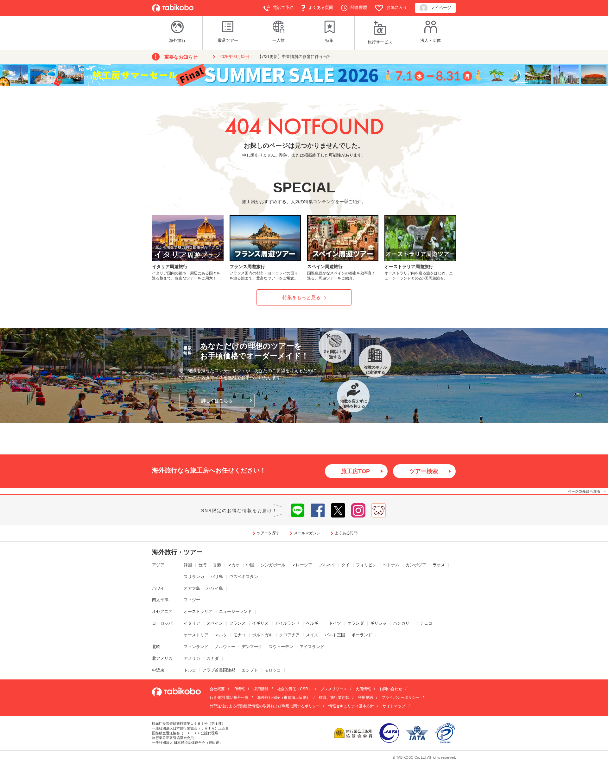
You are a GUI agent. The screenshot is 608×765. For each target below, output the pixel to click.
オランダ (355, 623)
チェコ (426, 623)
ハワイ (158, 588)
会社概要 (217, 689)
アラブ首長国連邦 (218, 670)
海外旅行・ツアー (177, 552)
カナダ (212, 658)
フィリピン (366, 564)
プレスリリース (333, 689)
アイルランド (287, 623)
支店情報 (363, 689)
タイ (345, 564)
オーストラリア (198, 611)
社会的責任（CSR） (294, 689)
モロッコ (272, 670)
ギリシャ (378, 623)
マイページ (441, 7)
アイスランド (312, 646)
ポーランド (362, 635)
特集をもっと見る (301, 297)
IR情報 (239, 689)
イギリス (260, 623)
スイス (312, 635)
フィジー (192, 599)
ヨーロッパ (162, 623)
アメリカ (192, 658)
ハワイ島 (214, 588)
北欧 (156, 646)
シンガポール (273, 564)
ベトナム (391, 564)
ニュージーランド (235, 611)
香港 (217, 564)
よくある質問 (320, 7)
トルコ (190, 670)
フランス (237, 623)
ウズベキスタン (243, 576)
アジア (158, 564)
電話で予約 (283, 7)
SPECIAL (304, 187)
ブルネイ (327, 564)
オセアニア (162, 611)
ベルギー (314, 623)
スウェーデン (281, 646)
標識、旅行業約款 (334, 697)
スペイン (214, 623)
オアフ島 (192, 588)
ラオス (439, 564)
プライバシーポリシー (401, 697)
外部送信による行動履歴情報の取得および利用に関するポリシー (265, 706)
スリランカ (194, 576)
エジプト (250, 670)
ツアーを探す (268, 533)
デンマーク (252, 646)
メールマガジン (307, 533)
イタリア (192, 623)
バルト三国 (335, 635)
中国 (250, 564)
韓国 (188, 564)
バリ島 (217, 576)
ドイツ (335, 623)
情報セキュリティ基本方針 (351, 706)
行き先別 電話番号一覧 (229, 697)
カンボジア (416, 564)
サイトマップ (394, 706)
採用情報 (261, 689)
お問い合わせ (390, 689)
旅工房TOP (355, 471)
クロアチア (289, 635)
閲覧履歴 (359, 7)
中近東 (158, 670)
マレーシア (302, 564)
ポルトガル (262, 635)
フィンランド (196, 646)
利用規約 (365, 697)
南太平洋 (160, 599)
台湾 (202, 564)
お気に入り (396, 7)
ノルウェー (225, 646)
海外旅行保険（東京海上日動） (283, 697)
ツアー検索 (423, 471)
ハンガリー (403, 623)
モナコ (239, 635)
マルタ (221, 635)
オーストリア (196, 635)
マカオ (233, 564)
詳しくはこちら (216, 400)
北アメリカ (162, 658)
